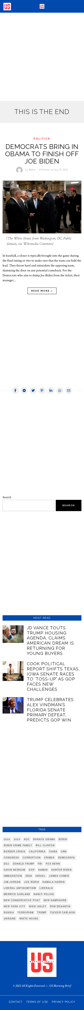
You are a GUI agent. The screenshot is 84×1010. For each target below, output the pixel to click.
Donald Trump (23, 863)
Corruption (32, 857)
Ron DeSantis (60, 906)
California (37, 851)
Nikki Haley (37, 906)
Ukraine (10, 918)
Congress (11, 857)
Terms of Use (37, 1001)
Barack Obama (44, 839)
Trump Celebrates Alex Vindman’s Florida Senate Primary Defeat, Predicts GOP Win (50, 709)
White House (28, 918)
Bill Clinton (45, 845)
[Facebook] (15, 390)
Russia (9, 912)
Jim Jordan (12, 882)
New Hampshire (55, 900)
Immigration (13, 875)
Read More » (42, 290)
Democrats (66, 857)
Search (7, 497)
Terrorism (26, 912)
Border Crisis (14, 851)
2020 (7, 839)
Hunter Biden (61, 869)
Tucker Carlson (62, 912)
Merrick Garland (17, 894)
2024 (17, 839)
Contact (15, 1001)
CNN (63, 851)
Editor (32, 169)
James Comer (59, 875)
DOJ (6, 863)
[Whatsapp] (59, 390)
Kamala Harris (53, 882)
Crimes (49, 857)
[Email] (68, 390)
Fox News (53, 863)
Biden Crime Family (18, 845)
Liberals (46, 888)
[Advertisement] (42, 57)
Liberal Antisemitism (20, 888)
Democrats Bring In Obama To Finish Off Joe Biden (42, 154)
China (53, 851)
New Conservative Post (22, 900)
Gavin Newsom (14, 869)
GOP (32, 869)
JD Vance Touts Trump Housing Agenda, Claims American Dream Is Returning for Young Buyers (50, 640)
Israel (40, 875)
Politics (42, 138)
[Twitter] (33, 390)
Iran (28, 875)
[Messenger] (24, 390)
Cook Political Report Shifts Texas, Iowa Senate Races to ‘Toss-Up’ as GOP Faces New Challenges (53, 676)
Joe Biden (31, 882)
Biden (63, 839)
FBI (40, 863)
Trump (41, 912)
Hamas (43, 869)
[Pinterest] (42, 390)
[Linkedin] (50, 390)
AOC (27, 839)
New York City (14, 906)
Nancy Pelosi (44, 894)
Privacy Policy (63, 1001)
